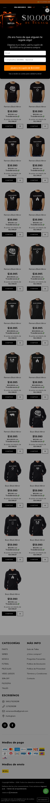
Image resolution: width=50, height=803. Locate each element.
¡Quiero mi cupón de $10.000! (25, 68)
